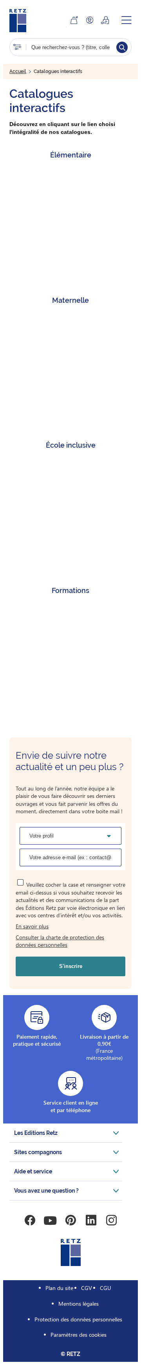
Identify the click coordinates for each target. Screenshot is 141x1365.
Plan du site (59, 1288)
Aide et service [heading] (33, 1171)
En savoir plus (32, 926)
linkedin (91, 1220)
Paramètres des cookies (79, 1334)
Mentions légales (78, 1303)
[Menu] (126, 20)
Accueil (17, 71)
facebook (30, 1220)
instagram (111, 1220)
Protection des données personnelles (78, 1319)
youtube (50, 1220)
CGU (105, 1288)
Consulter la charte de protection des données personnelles (60, 941)
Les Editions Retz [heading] (36, 1133)
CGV (86, 1288)
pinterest (70, 1220)
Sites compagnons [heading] (38, 1152)
